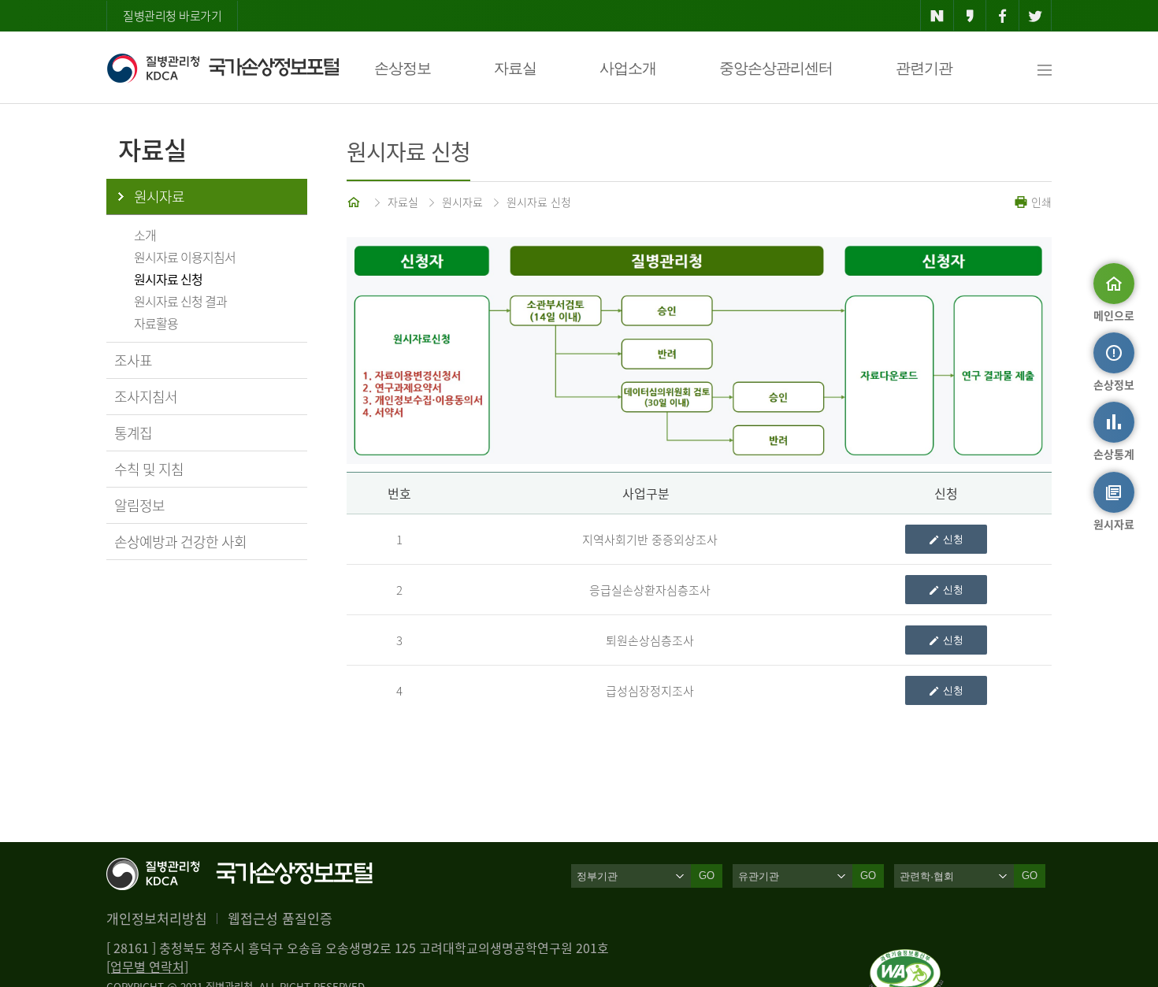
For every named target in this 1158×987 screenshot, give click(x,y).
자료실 (515, 68)
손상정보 (402, 68)
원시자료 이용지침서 (185, 256)
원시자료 (159, 196)
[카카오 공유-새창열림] (970, 16)
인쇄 (1040, 202)
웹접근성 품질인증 (280, 918)
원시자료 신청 (168, 278)
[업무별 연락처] (147, 966)
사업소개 (627, 68)
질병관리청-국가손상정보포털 (222, 68)
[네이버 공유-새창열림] (937, 16)
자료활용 (156, 323)
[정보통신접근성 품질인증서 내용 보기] (906, 958)
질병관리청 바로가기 (172, 15)
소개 (145, 234)
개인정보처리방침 (156, 918)
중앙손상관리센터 (776, 68)
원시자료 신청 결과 (180, 300)
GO (706, 875)
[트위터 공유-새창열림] (1035, 16)
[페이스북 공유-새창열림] (1002, 16)
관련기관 (924, 68)
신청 (953, 539)
